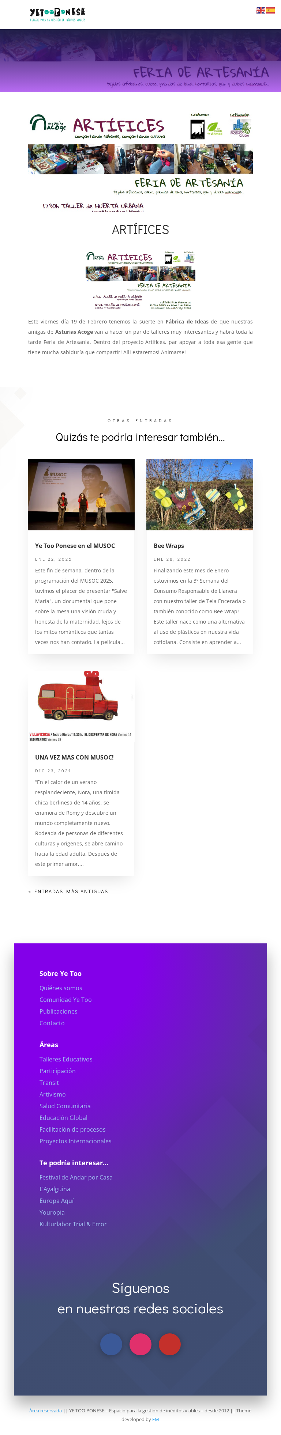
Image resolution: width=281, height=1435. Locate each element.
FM (155, 1419)
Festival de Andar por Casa (76, 1177)
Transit (49, 1083)
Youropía (52, 1212)
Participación (58, 1071)
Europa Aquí (57, 1201)
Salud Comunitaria (65, 1106)
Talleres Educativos (66, 1059)
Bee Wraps (169, 546)
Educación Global (63, 1118)
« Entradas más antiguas (68, 891)
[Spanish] (271, 9)
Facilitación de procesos (73, 1129)
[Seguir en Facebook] (111, 1344)
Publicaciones (59, 1011)
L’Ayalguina (55, 1189)
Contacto (52, 1023)
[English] (261, 9)
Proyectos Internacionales (76, 1141)
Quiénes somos (61, 988)
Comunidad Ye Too (66, 1000)
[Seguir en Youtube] (170, 1344)
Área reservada (45, 1410)
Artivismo (53, 1094)
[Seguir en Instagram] (140, 1344)
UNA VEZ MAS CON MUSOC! (74, 757)
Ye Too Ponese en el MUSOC (75, 546)
